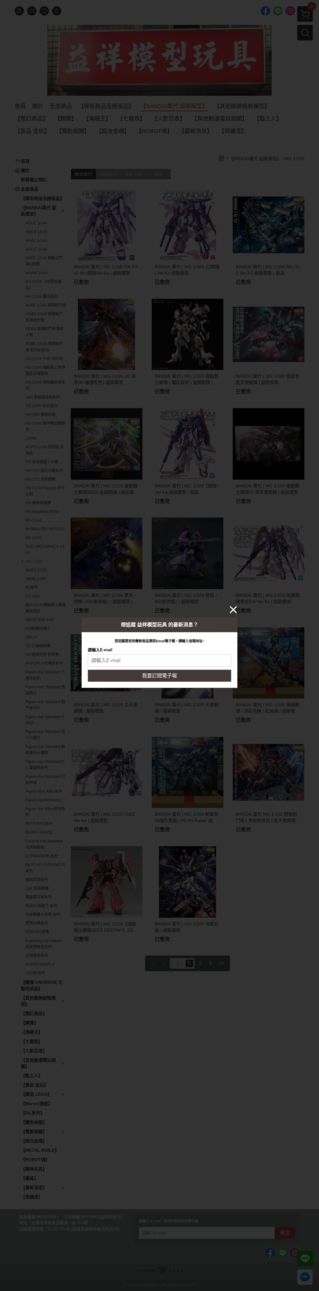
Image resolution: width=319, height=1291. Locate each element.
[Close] (233, 609)
